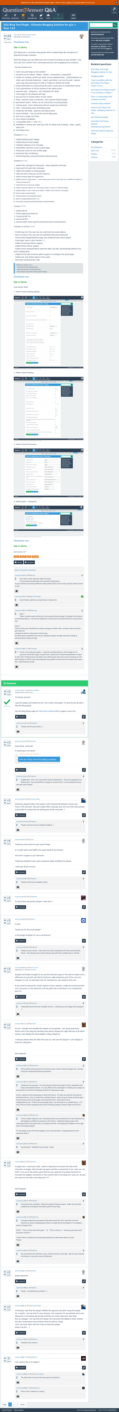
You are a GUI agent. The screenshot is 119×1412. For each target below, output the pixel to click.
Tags (41, 18)
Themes (94, 157)
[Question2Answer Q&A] (29, 9)
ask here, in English (103, 40)
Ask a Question (58, 18)
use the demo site (97, 54)
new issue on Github (98, 46)
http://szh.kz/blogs (47, 711)
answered (18, 690)
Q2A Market (113, 1410)
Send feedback (7, 1410)
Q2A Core (95, 150)
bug (107, 48)
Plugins (29, 35)
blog (29, 556)
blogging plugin (97, 76)
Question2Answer (97, 34)
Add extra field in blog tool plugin (102, 132)
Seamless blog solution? (101, 103)
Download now (21, 42)
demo (69, 3)
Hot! (23, 18)
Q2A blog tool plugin (99, 117)
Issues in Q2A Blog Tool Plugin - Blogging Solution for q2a (103, 110)
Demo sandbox (19, 1410)
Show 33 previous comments (25, 570)
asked (15, 35)
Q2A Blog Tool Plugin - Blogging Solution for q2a (101, 70)
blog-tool (35, 556)
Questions (15, 18)
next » (22, 1404)
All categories (96, 147)
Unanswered (32, 18)
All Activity (6, 18)
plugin (16, 556)
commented (19, 575)
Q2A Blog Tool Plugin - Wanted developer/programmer (100, 124)
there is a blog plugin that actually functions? (101, 98)
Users (48, 18)
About (73, 18)
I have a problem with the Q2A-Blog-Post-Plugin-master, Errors (101, 83)
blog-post (23, 556)
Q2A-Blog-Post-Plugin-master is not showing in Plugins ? (103, 91)
